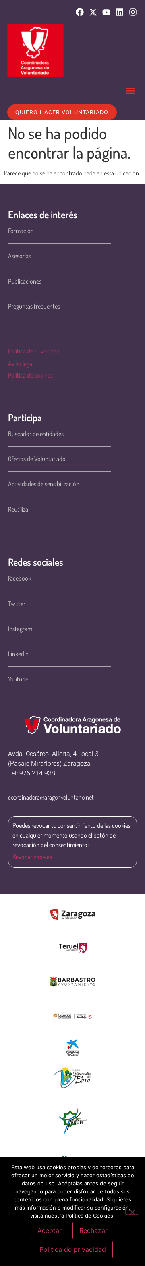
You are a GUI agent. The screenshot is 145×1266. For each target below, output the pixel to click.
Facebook (19, 578)
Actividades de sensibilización (43, 484)
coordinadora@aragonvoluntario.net (51, 797)
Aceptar (49, 1230)
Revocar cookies (32, 856)
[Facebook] (80, 12)
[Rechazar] (132, 1211)
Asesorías (19, 256)
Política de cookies (30, 375)
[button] (130, 90)
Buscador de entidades (36, 434)
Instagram (20, 629)
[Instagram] (133, 12)
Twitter (16, 604)
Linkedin (18, 654)
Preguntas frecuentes (34, 306)
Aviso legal (20, 363)
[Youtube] (106, 12)
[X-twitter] (93, 12)
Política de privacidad (34, 351)
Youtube (18, 679)
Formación (21, 231)
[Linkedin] (120, 12)
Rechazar (93, 1230)
